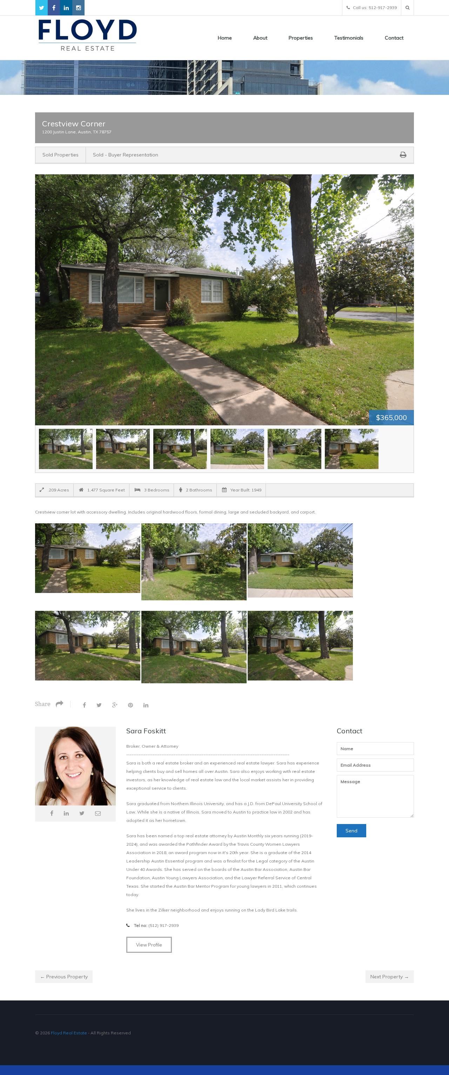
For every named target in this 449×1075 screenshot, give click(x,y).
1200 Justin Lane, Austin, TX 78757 (77, 131)
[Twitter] (99, 704)
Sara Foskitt (146, 730)
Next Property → (389, 976)
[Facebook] (84, 704)
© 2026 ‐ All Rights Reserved (83, 1032)
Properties (301, 38)
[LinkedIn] (146, 704)
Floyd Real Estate (69, 1032)
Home (225, 38)
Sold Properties (60, 155)
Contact (394, 38)
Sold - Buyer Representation (125, 155)
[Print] (403, 154)
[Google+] (115, 704)
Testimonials (348, 38)
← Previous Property (64, 976)
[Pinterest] (130, 704)
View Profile (149, 945)
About (260, 38)
